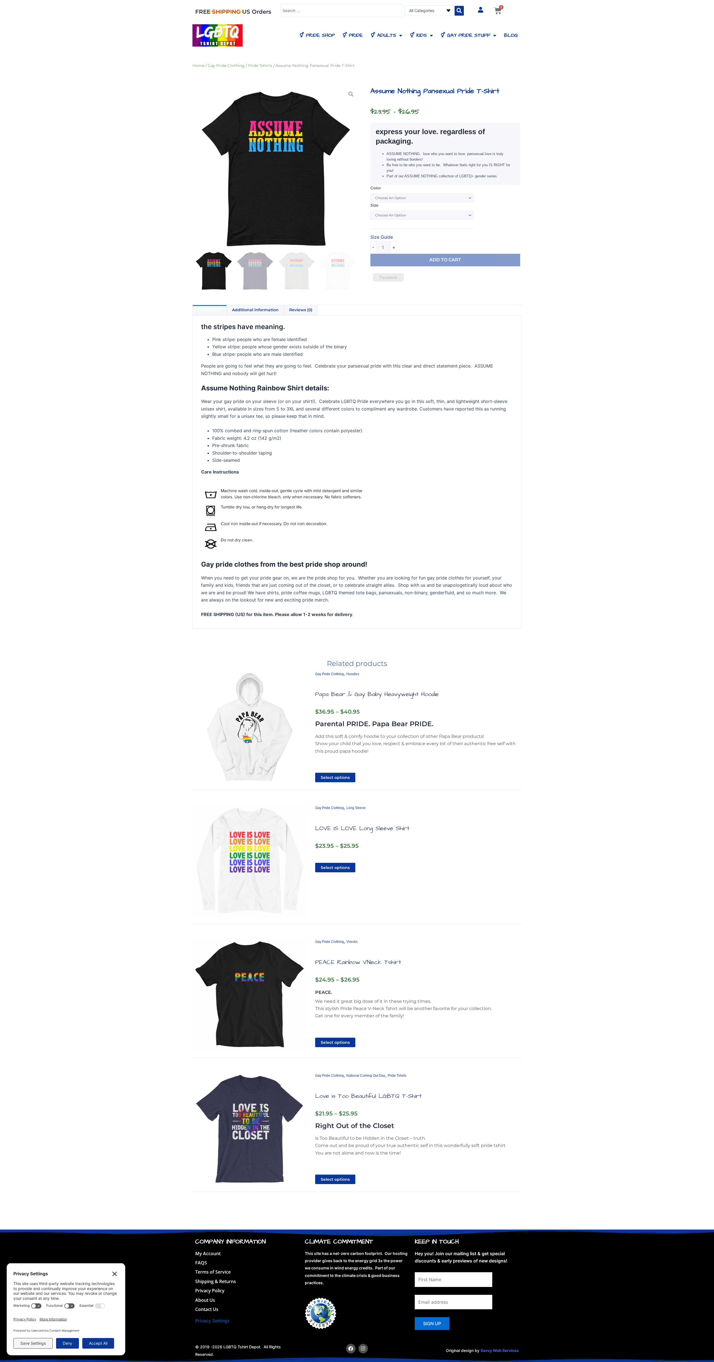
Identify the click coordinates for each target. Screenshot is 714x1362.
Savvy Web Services (500, 1350)
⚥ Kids (418, 35)
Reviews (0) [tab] (300, 309)
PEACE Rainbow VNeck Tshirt (358, 962)
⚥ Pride (352, 35)
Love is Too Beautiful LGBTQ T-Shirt (368, 1096)
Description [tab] (209, 309)
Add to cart (445, 259)
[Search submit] (459, 11)
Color (375, 187)
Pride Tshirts (260, 65)
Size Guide (381, 237)
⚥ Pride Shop (317, 35)
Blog (511, 35)
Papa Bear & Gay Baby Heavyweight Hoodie (377, 694)
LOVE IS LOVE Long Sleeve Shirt (362, 828)
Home (198, 65)
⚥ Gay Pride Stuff (465, 35)
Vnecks (352, 942)
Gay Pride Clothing (226, 65)
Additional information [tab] (255, 309)
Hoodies (352, 674)
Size (374, 205)
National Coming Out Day (365, 1076)
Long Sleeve (356, 808)
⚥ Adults (383, 35)
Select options (335, 777)
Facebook (388, 277)
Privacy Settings (212, 1321)
